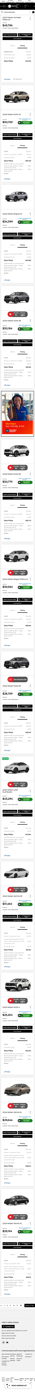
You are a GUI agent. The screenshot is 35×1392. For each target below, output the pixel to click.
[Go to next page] (17, 1305)
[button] (30, 18)
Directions (28, 1356)
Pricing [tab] (22, 46)
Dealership (30, 1350)
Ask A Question (17, 38)
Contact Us (9, 1326)
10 (14, 1305)
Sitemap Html (22, 1379)
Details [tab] (12, 46)
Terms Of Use (12, 1379)
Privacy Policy (8, 1379)
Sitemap (16, 1379)
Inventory (6, 1350)
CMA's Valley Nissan (3, 1379)
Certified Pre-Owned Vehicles (6, 1363)
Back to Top (30, 1305)
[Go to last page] (21, 1305)
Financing (21, 1350)
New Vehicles (6, 1354)
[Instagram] (3, 1342)
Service (13, 1350)
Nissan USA (31, 1379)
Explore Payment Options (9, 34)
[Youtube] (7, 1342)
